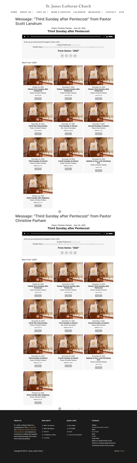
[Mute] (107, 37)
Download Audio (98, 47)
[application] (68, 37)
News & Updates (61, 12)
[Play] (25, 37)
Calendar (80, 12)
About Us (25, 12)
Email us (94, 436)
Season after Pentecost (51, 47)
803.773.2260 (95, 431)
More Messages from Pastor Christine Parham (75, 47)
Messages (94, 12)
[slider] (66, 36)
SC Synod (30, 427)
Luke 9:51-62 (76, 45)
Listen (38, 98)
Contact (111, 12)
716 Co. (122, 451)
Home (14, 12)
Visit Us (41, 12)
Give (121, 12)
